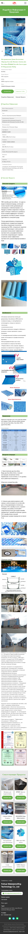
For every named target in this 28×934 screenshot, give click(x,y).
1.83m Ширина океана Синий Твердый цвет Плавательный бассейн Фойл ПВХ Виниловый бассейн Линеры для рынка (20, 866)
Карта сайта (22, 931)
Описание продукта (21, 97)
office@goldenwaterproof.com (13, 893)
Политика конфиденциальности (10, 931)
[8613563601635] (9, 918)
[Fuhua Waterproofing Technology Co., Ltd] (14, 3)
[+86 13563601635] (13, 918)
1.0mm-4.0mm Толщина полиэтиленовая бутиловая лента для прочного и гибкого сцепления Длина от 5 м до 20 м (7, 817)
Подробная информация (7, 97)
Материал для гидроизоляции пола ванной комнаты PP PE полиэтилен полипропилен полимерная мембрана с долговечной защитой (7, 793)
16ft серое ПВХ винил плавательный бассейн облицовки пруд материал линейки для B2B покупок (20, 841)
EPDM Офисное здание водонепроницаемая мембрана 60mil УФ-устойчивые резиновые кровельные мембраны (20, 793)
